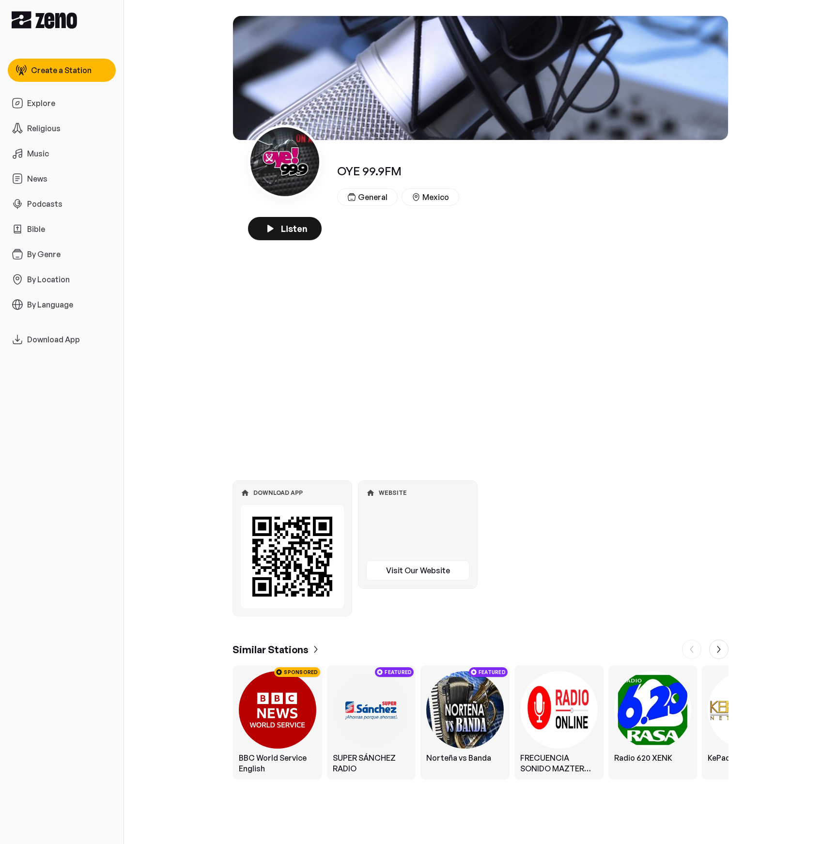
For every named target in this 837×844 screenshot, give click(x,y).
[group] (480, 722)
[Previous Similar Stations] (691, 649)
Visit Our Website (418, 570)
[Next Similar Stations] (718, 649)
